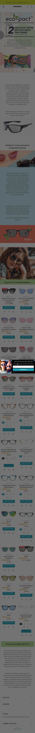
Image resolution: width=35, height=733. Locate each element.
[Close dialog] (34, 360)
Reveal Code (23, 369)
